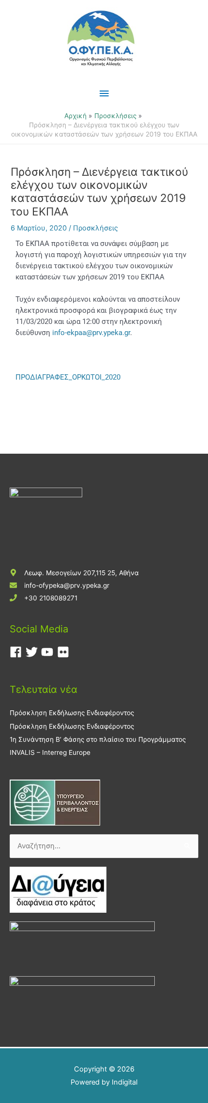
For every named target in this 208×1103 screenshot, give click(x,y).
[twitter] (34, 652)
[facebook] (18, 652)
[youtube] (49, 652)
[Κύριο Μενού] (104, 93)
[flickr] (65, 652)
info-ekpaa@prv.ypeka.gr (91, 332)
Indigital (124, 1082)
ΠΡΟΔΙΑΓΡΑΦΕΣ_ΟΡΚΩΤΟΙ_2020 (67, 377)
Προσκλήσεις (95, 228)
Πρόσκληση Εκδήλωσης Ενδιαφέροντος (72, 713)
